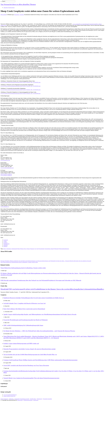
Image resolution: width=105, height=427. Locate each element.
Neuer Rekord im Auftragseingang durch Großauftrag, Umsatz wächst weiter (19, 262)
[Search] (1, 1)
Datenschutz (20, 400)
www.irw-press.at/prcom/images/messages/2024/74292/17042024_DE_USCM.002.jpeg (20, 86)
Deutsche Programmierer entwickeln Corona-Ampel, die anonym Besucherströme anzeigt (29, 349)
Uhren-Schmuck (4, 398)
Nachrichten (41, 248)
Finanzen (32, 248)
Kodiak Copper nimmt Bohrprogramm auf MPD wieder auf (21, 343)
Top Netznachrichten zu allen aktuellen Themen (18, 4)
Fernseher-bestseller (47, 398)
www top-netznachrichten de (9, 394)
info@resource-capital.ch (6, 174)
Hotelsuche (39, 398)
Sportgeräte (17, 398)
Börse (18, 248)
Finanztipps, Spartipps (19, 14)
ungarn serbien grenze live (9, 396)
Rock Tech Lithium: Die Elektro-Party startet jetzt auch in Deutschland (24, 309)
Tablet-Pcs (11, 398)
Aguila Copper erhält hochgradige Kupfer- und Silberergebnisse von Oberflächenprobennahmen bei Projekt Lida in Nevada (39, 314)
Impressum (35, 400)
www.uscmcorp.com (5, 160)
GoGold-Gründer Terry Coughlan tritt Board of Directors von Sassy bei (24, 303)
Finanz (28, 248)
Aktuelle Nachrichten (8, 7)
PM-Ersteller (4, 14)
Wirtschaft (56, 248)
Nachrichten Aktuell (49, 248)
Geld (37, 248)
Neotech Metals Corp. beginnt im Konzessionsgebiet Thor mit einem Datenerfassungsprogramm (31, 378)
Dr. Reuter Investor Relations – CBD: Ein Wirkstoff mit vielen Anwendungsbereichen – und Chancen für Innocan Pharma (39, 331)
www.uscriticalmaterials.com (7, 167)
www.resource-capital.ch (6, 175)
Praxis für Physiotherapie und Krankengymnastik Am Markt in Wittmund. (25, 320)
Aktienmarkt (14, 248)
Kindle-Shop (33, 398)
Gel (35, 248)
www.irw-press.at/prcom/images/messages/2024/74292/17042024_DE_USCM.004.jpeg (20, 93)
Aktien (4, 248)
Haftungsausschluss (28, 400)
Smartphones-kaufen (24, 398)
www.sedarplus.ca (5, 206)
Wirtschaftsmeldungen (64, 248)
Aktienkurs (8, 248)
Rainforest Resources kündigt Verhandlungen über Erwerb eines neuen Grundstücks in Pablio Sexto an (33, 298)
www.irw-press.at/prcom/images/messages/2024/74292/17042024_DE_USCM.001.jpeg (20, 82)
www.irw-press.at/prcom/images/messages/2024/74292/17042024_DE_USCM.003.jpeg (20, 89)
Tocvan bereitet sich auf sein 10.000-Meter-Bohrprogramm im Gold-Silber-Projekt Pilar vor (30, 354)
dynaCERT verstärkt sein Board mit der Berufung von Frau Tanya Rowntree (26, 365)
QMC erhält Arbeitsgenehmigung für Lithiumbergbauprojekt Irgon (23, 325)
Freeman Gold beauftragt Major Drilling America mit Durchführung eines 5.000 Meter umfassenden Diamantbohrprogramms (40, 360)
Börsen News (23, 248)
